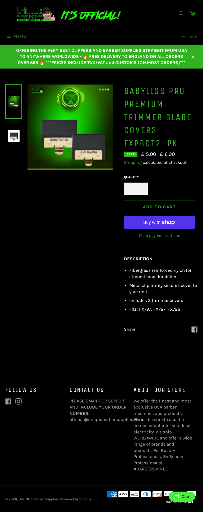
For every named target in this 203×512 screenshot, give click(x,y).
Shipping (133, 162)
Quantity (131, 177)
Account (190, 36)
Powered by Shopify (75, 499)
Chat (182, 496)
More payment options (159, 235)
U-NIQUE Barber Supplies (39, 499)
